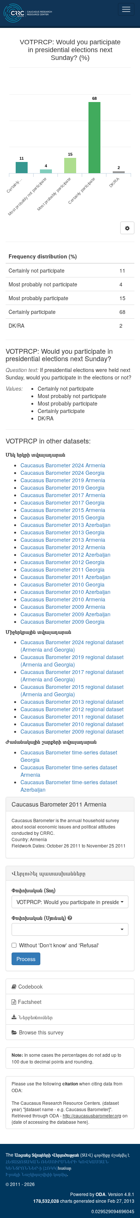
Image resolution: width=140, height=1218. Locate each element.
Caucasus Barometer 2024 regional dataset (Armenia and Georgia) (72, 645)
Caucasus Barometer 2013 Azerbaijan (66, 524)
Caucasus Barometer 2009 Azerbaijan (66, 614)
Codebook (30, 986)
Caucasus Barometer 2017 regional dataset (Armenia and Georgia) (72, 675)
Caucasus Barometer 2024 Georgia (63, 472)
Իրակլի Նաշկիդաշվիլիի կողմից (36, 1174)
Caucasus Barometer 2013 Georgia (63, 532)
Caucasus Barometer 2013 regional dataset (72, 701)
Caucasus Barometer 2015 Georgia (63, 517)
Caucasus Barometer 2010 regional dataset (72, 724)
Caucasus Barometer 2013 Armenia (63, 539)
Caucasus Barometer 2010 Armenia (63, 599)
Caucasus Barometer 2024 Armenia (63, 465)
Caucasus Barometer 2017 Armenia (63, 495)
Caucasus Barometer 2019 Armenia (63, 480)
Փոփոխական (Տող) (34, 890)
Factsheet (29, 1001)
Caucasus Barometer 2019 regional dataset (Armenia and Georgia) (72, 660)
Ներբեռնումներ (35, 1017)
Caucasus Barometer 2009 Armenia (63, 606)
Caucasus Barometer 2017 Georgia (63, 502)
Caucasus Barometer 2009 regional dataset (72, 731)
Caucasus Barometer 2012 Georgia (63, 562)
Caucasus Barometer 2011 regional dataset (72, 716)
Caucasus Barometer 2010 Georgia (63, 584)
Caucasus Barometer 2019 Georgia (63, 487)
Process (25, 959)
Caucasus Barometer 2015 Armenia (63, 509)
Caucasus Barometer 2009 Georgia (63, 621)
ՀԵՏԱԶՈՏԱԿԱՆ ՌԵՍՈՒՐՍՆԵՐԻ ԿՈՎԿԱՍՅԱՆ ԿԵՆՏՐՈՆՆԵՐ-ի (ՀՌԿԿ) (57, 1164)
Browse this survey (41, 1032)
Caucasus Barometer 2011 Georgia (63, 569)
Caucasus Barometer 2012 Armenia (63, 547)
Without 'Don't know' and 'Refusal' (59, 945)
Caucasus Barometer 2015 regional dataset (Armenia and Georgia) (72, 690)
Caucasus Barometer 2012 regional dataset (72, 709)
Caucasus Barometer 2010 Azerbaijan (66, 591)
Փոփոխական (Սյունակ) (39, 917)
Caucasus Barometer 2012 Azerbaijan (66, 554)
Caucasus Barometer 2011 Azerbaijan (66, 577)
